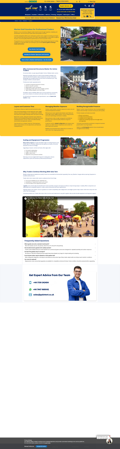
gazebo (25, 185)
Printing (53, 14)
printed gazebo (86, 127)
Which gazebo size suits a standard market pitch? (37, 244)
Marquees (28, 14)
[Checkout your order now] (93, 6)
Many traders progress (28, 142)
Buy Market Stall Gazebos (36, 49)
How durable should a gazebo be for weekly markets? (38, 247)
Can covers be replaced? (30, 259)
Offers (73, 14)
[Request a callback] (79, 1)
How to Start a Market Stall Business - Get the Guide (36, 60)
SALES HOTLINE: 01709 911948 (66, 12)
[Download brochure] (77, 1)
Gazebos (34, 14)
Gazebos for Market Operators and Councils (36, 54)
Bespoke (59, 14)
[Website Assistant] (109, 436)
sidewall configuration (60, 123)
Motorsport (66, 14)
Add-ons (48, 14)
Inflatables (41, 14)
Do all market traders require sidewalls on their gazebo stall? (40, 255)
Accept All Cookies (41, 446)
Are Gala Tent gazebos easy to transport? (35, 251)
